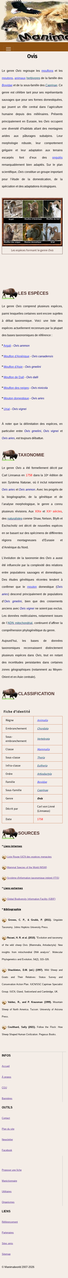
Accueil (6, 1066)
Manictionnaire (9, 1180)
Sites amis (7, 1243)
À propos (6, 1077)
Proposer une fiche (12, 1170)
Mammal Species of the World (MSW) (27, 867)
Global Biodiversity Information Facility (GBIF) (31, 899)
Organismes (8, 1202)
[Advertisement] (32, 271)
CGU (4, 1087)
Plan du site (8, 1129)
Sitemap (6, 1254)
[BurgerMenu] (8, 49)
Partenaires (8, 1232)
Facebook (7, 1150)
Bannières (7, 1098)
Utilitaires (7, 1191)
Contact (6, 1118)
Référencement (10, 1222)
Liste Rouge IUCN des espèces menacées (29, 856)
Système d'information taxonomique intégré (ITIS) (33, 877)
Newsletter (7, 1139)
